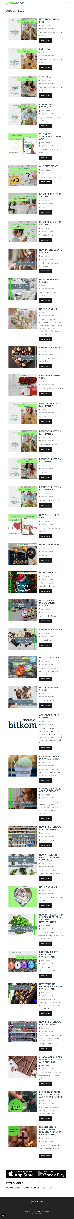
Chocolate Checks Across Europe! (50, 790)
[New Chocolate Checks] (22, 697)
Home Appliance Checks (49, 280)
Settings (44, 49)
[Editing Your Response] (22, 115)
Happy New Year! (49, 544)
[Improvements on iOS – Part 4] (22, 413)
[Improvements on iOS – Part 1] (22, 496)
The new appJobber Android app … (51, 137)
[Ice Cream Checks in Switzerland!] (22, 768)
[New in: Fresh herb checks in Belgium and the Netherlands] (22, 929)
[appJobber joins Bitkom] (22, 731)
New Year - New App (49, 516)
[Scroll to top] (70, 1215)
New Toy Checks (49, 657)
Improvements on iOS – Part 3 (50, 432)
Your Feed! (45, 76)
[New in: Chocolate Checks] (22, 260)
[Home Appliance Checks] (22, 289)
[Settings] (22, 58)
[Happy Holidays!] (22, 582)
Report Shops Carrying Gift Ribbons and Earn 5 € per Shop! (50, 1131)
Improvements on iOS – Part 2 (50, 460)
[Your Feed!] (22, 86)
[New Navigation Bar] (22, 29)
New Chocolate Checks (49, 688)
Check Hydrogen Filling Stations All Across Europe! (51, 1095)
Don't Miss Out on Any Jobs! (50, 195)
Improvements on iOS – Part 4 (50, 404)
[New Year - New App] (22, 525)
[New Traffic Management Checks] (22, 610)
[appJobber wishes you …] (22, 385)
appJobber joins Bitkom (49, 716)
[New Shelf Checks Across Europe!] (22, 1035)
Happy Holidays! (49, 572)
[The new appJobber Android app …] (22, 146)
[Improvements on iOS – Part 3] (22, 441)
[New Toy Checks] (22, 668)
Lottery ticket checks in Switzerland (48, 955)
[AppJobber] (15, 3)
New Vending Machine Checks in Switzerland (50, 987)
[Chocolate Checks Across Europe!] (22, 803)
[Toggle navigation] (67, 3)
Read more (45, 40)
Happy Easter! (48, 309)
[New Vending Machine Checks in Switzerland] (22, 998)
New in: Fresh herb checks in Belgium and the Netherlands (51, 918)
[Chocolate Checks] (22, 357)
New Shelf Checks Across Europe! (50, 1023)
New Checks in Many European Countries (49, 857)
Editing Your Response (47, 106)
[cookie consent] (3, 1215)
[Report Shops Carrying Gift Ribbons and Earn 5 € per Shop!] (22, 1141)
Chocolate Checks (50, 347)
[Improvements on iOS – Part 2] (22, 468)
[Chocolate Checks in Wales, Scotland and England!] (22, 1070)
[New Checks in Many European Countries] (22, 866)
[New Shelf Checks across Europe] (22, 836)
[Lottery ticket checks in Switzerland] (22, 963)
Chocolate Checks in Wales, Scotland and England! (51, 1060)
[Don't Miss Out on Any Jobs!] (22, 203)
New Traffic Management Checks (47, 603)
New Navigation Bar (49, 20)
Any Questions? (48, 166)
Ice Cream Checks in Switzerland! (49, 757)
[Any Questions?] (22, 175)
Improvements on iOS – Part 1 (50, 488)
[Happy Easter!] (22, 324)
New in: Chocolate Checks (50, 251)
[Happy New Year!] (22, 554)
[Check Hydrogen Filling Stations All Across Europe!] (22, 1105)
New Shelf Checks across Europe (50, 828)
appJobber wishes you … (50, 376)
